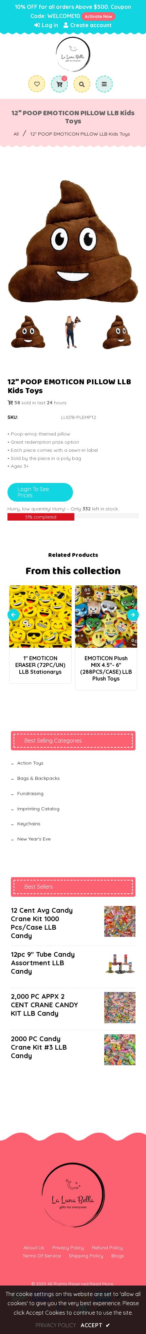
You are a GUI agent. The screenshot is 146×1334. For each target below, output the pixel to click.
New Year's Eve (34, 839)
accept (95, 1325)
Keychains (28, 824)
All (16, 134)
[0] (56, 84)
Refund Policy (107, 1248)
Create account (90, 25)
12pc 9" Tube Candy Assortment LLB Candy (43, 962)
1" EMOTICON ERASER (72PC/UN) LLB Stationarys (40, 665)
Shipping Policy (86, 1256)
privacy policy (56, 1325)
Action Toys (30, 763)
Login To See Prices (33, 492)
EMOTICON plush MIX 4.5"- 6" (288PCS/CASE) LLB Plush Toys (106, 668)
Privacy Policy (68, 1248)
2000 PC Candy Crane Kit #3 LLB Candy (39, 1047)
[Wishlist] (37, 84)
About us (33, 1248)
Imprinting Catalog (38, 809)
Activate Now (98, 16)
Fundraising (30, 793)
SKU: (12, 417)
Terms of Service (41, 1256)
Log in (49, 25)
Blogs (117, 1256)
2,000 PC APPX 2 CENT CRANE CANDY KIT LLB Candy (44, 1004)
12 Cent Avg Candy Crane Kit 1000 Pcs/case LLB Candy (42, 923)
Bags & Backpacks (38, 778)
